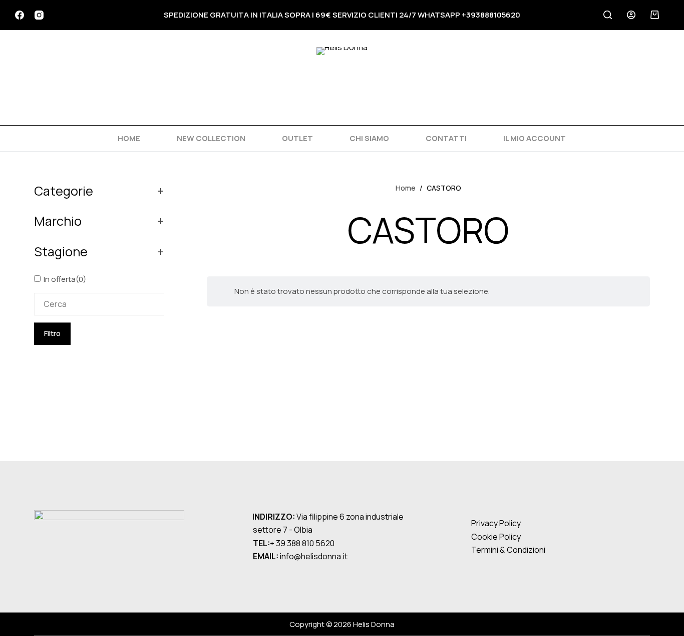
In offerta (65, 279)
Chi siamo (369, 138)
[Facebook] (19, 15)
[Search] (607, 15)
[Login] (631, 15)
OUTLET (297, 138)
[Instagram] (39, 15)
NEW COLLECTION (211, 138)
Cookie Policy (496, 536)
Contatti (446, 138)
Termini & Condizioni (508, 549)
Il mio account (534, 138)
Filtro (52, 333)
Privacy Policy (496, 523)
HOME (129, 138)
